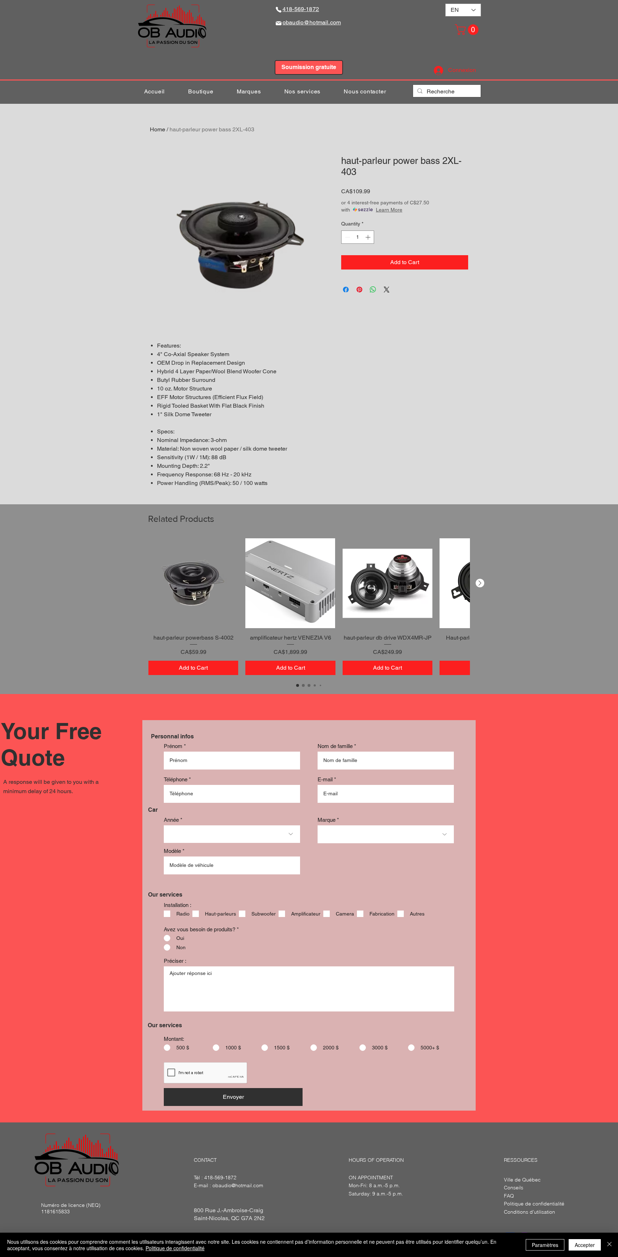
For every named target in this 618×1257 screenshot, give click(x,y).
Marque (326, 819)
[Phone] (279, 9)
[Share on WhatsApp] (373, 289)
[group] (309, 606)
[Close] (609, 1244)
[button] (468, 29)
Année (171, 819)
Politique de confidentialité (175, 1248)
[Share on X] (386, 289)
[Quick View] (193, 583)
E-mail (325, 779)
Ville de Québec (522, 1179)
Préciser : (175, 961)
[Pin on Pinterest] (359, 289)
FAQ (509, 1196)
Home (157, 129)
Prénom (173, 746)
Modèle (172, 851)
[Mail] (279, 23)
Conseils (513, 1187)
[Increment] (368, 237)
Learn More (389, 210)
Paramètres (545, 1244)
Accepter (585, 1244)
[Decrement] (346, 237)
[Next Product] (480, 583)
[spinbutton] (357, 237)
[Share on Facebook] (346, 289)
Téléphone (175, 779)
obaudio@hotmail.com (237, 1185)
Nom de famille (335, 746)
